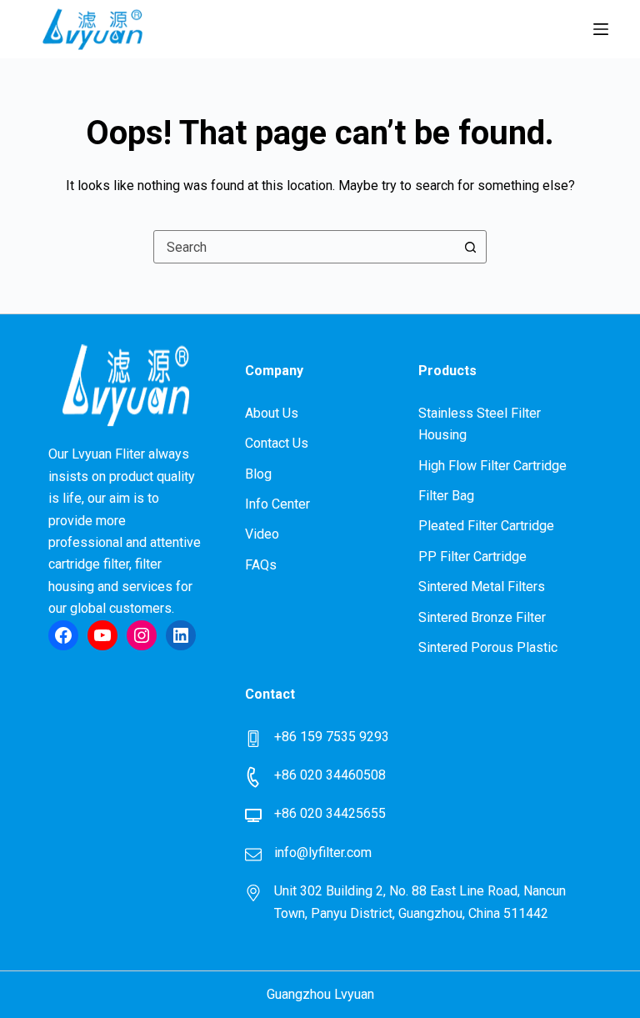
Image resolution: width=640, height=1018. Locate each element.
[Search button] (470, 247)
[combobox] (304, 246)
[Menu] (600, 29)
